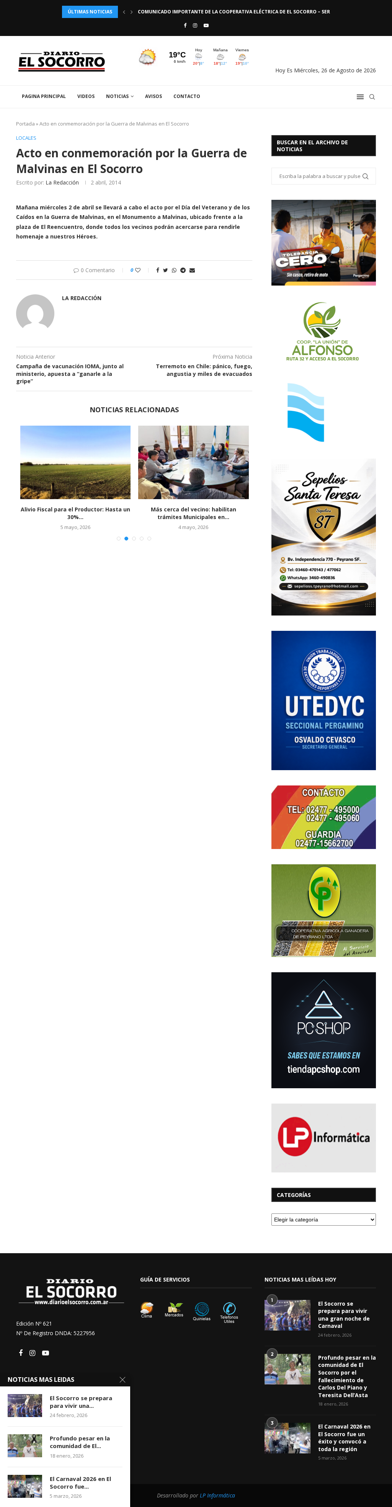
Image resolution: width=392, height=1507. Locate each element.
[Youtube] (206, 25)
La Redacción (62, 182)
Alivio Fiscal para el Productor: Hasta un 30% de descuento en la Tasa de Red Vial (245, 11)
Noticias (117, 96)
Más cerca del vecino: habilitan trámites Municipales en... (193, 513)
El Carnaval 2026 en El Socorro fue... (80, 1482)
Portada (25, 123)
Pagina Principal (44, 96)
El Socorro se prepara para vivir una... (81, 1401)
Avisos (153, 96)
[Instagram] (195, 25)
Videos (86, 96)
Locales (26, 138)
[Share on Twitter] (165, 270)
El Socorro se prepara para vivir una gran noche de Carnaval (344, 1315)
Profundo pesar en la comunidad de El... (80, 1442)
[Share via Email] (192, 270)
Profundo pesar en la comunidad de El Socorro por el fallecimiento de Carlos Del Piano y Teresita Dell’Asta (347, 1376)
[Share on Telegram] (183, 270)
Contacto (186, 96)
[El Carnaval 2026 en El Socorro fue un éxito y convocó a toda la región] (287, 1438)
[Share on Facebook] (157, 270)
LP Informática (217, 1495)
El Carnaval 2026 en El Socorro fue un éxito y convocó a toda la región (344, 1438)
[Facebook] (185, 25)
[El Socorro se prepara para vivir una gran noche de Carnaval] (287, 1315)
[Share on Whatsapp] (174, 270)
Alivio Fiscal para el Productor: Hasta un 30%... (75, 513)
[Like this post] (143, 270)
